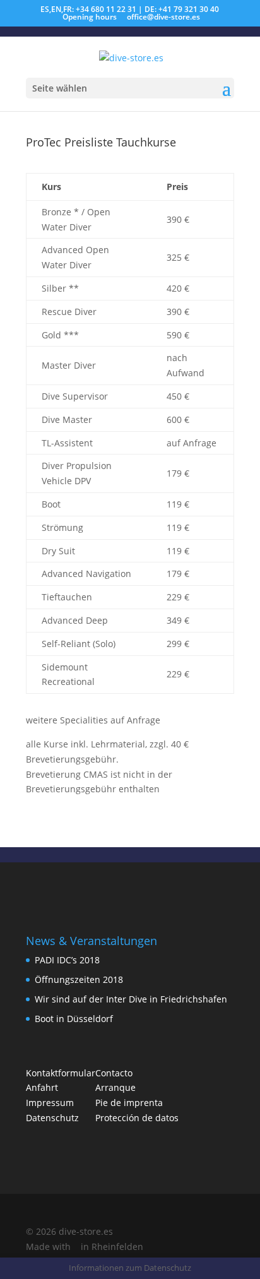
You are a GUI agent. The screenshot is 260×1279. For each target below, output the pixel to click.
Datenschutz (52, 1118)
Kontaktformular (60, 1073)
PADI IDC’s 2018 (67, 960)
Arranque (115, 1087)
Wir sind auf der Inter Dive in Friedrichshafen (131, 999)
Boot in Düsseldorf (74, 1019)
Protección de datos (137, 1118)
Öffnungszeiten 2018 (79, 979)
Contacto (114, 1073)
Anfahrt (42, 1087)
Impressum (50, 1103)
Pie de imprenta (129, 1103)
